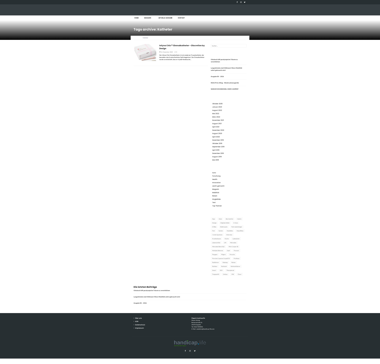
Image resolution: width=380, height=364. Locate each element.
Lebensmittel (216, 242)
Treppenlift (215, 274)
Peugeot (214, 254)
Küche (227, 239)
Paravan (236, 250)
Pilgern (223, 254)
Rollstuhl (224, 266)
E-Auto (236, 223)
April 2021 (215, 127)
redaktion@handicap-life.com (205, 329)
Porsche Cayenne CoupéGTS (221, 258)
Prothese (236, 258)
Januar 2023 (217, 107)
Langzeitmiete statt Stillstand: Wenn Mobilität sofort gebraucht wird (157, 297)
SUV (221, 270)
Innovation (140, 60)
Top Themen (217, 206)
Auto (214, 173)
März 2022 (216, 117)
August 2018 (217, 157)
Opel (228, 250)
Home (136, 18)
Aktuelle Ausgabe (165, 18)
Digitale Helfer (225, 223)
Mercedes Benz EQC (218, 246)
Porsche (232, 254)
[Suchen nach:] (228, 45)
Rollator (214, 266)
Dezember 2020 (218, 130)
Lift (225, 242)
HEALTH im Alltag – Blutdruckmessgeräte (225, 83)
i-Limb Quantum (217, 235)
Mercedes (233, 242)
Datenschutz (140, 325)
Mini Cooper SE (233, 246)
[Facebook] (237, 2)
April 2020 (216, 137)
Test (214, 202)
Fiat (213, 231)
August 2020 (217, 133)
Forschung (216, 176)
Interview (229, 235)
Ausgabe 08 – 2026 (217, 76)
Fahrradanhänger (236, 227)
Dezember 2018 (218, 153)
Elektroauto (223, 227)
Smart (214, 270)
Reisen (214, 196)
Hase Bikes (240, 231)
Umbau (225, 274)
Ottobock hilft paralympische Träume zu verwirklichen (152, 290)
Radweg (225, 262)
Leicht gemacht (218, 186)
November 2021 (218, 120)
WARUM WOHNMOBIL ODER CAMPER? (224, 89)
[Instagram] (241, 2)
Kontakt (181, 18)
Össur (239, 274)
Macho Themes (159, 361)
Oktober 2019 (217, 143)
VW (232, 274)
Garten (221, 231)
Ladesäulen (236, 239)
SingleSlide (216, 199)
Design (214, 223)
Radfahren (215, 262)
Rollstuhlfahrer (235, 266)
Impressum (139, 328)
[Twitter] (244, 2)
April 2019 (215, 150)
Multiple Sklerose (217, 250)
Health (214, 179)
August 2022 (217, 110)
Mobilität (215, 193)
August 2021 (217, 124)
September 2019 (218, 147)
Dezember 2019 (218, 140)
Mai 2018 (215, 160)
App (213, 219)
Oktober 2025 (217, 104)
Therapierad (230, 270)
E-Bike (214, 227)
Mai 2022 (215, 114)
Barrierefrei (229, 219)
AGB (136, 321)
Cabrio (239, 219)
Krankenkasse (216, 239)
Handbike (230, 231)
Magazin (147, 18)
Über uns (138, 318)
